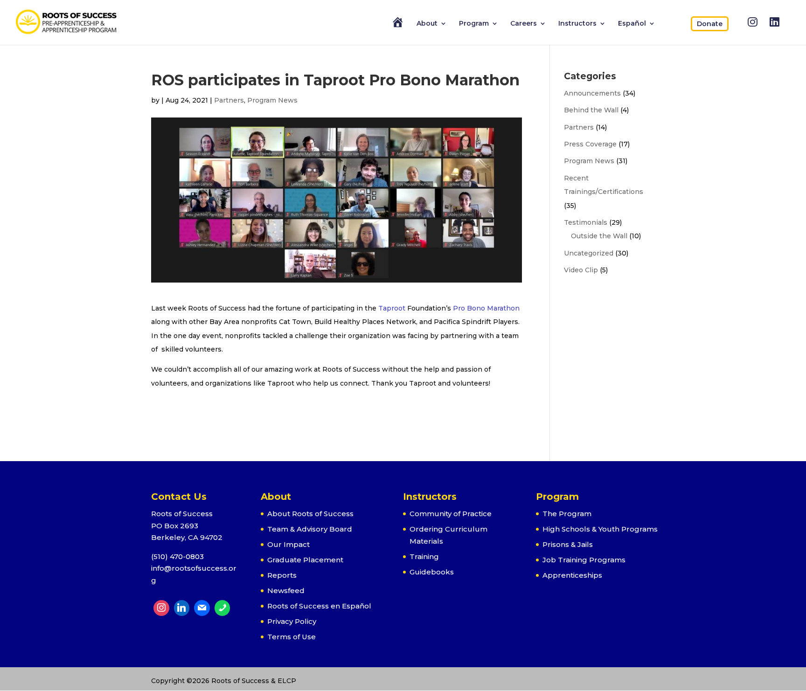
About (427, 24)
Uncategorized (588, 253)
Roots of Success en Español (319, 605)
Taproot (391, 308)
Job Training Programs (583, 559)
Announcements (592, 93)
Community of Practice (451, 513)
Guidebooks (432, 571)
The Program (566, 513)
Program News (272, 100)
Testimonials (585, 222)
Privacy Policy (291, 621)
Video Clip (581, 270)
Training (424, 556)
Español (632, 24)
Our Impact (288, 544)
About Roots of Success (310, 513)
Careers (523, 24)
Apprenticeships (572, 575)
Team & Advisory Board (309, 529)
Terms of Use (291, 636)
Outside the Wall (599, 236)
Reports (282, 575)
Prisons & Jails (567, 544)
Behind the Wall (591, 110)
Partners (229, 100)
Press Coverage (590, 144)
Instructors (577, 24)
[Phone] (222, 608)
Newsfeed (286, 590)
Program (474, 24)
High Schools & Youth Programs (600, 529)
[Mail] (202, 608)
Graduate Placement (305, 559)
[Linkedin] (182, 608)
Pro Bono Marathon (486, 308)
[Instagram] (161, 608)
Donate (710, 24)
